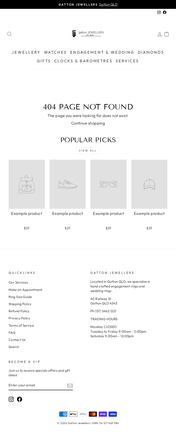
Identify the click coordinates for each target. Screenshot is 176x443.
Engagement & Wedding (102, 52)
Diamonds (151, 52)
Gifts (44, 60)
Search (14, 347)
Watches (55, 52)
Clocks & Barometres (83, 60)
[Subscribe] (70, 385)
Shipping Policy (20, 304)
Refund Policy (19, 311)
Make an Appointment (25, 290)
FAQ (12, 333)
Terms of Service (21, 325)
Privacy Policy (19, 318)
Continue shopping (88, 123)
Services (127, 60)
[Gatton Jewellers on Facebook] (19, 399)
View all (88, 150)
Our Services (18, 282)
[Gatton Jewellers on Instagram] (11, 399)
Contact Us (17, 340)
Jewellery (26, 52)
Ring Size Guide (20, 297)
